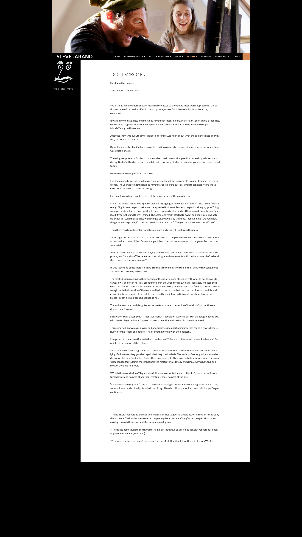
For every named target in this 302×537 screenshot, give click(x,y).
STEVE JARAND (75, 56)
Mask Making (221, 56)
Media (178, 56)
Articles (191, 56)
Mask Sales (206, 56)
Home (117, 56)
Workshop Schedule (133, 56)
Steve (235, 56)
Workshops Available (159, 56)
